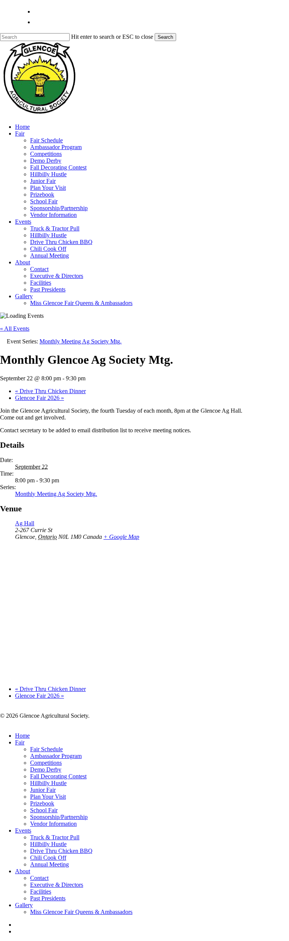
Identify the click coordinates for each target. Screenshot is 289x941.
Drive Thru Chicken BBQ (61, 851)
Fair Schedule (46, 749)
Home (22, 735)
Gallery (24, 905)
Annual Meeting (49, 864)
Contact (39, 878)
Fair (19, 742)
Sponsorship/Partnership (59, 817)
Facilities (40, 891)
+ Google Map (121, 537)
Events (23, 830)
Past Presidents (47, 898)
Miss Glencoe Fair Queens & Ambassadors (81, 912)
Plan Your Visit (48, 796)
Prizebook (42, 803)
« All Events (14, 328)
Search (165, 37)
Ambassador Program (56, 756)
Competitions (46, 763)
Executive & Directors (56, 885)
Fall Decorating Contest (58, 776)
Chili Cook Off (48, 857)
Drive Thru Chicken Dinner (50, 391)
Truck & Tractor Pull (54, 837)
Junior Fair (43, 790)
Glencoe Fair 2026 (39, 398)
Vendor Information (53, 824)
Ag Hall (24, 523)
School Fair (44, 810)
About (22, 871)
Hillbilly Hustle (48, 783)
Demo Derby (45, 769)
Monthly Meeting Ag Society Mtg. (56, 494)
